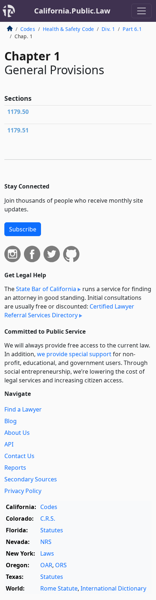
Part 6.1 (132, 28)
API (8, 444)
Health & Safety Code (68, 28)
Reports (15, 468)
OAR (46, 565)
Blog (10, 421)
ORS (61, 565)
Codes (27, 28)
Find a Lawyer (23, 409)
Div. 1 (108, 28)
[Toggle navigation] (141, 11)
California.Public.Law (72, 11)
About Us (17, 433)
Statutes (51, 530)
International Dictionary (113, 588)
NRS (46, 542)
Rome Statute (59, 588)
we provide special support (74, 354)
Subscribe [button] (22, 229)
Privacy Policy (22, 491)
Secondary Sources (30, 479)
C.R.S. (47, 518)
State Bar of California (46, 289)
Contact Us (19, 456)
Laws (47, 553)
